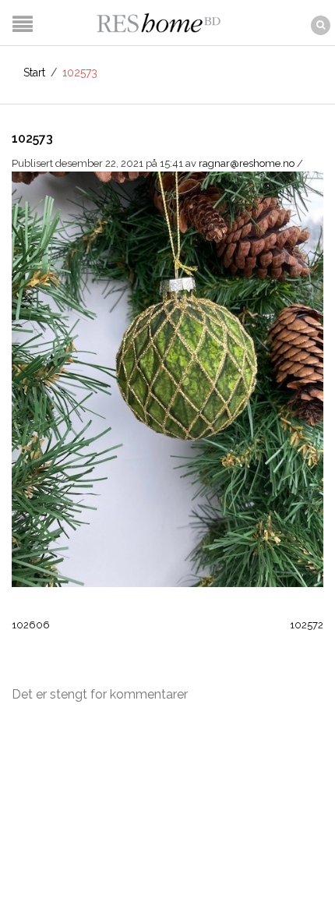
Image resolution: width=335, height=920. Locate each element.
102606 (31, 625)
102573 (32, 138)
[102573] (167, 378)
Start (34, 72)
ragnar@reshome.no (246, 163)
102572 (306, 625)
